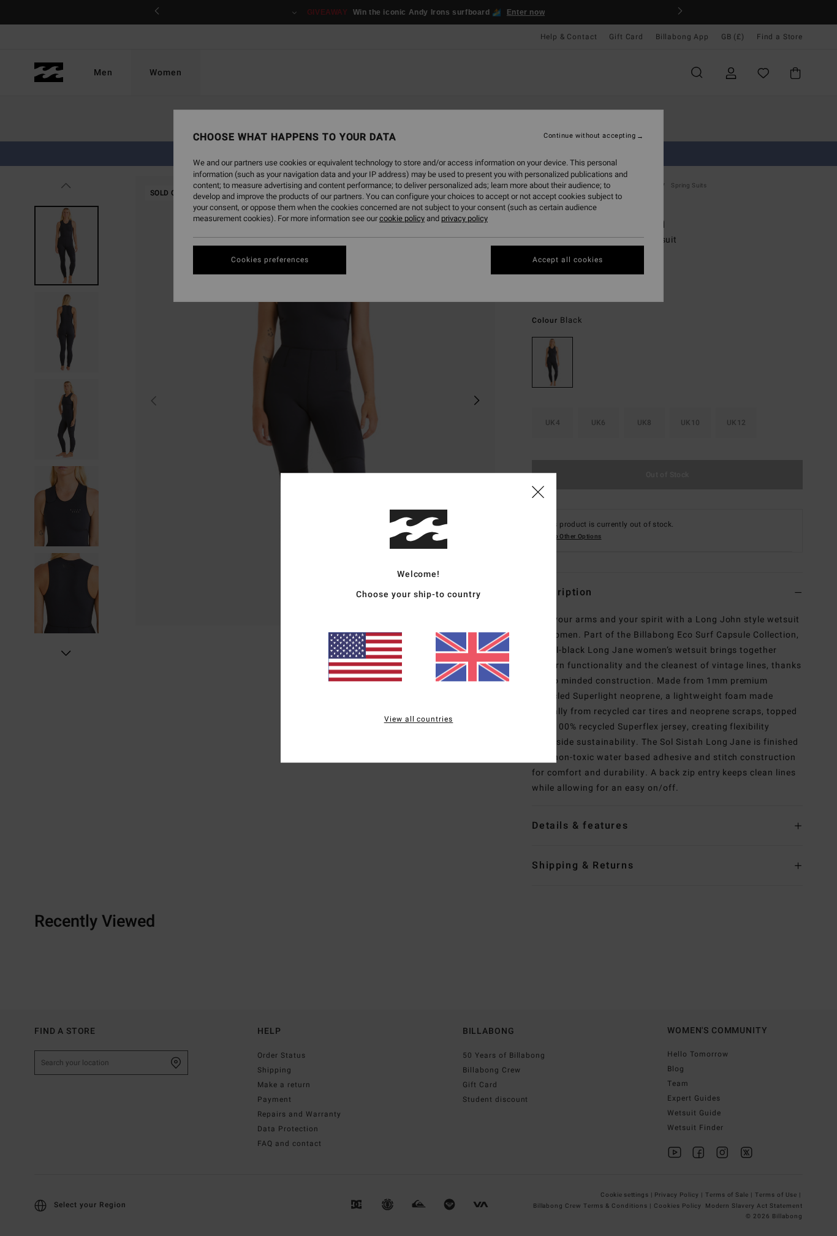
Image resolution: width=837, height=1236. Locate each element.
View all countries (418, 719)
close (538, 491)
